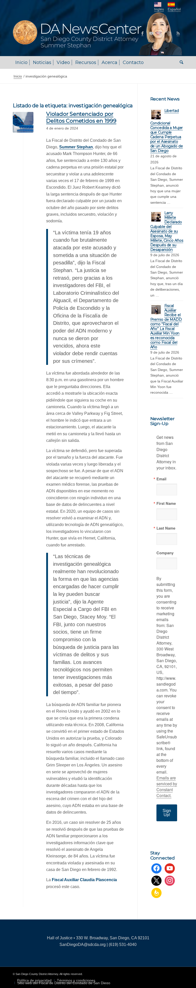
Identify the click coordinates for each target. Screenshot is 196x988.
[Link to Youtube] (151, 33)
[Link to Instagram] (169, 33)
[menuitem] (21, 62)
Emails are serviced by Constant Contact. (166, 786)
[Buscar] (180, 62)
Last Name (165, 528)
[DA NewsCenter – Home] (98, 33)
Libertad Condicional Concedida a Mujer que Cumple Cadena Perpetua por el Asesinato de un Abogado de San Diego (166, 130)
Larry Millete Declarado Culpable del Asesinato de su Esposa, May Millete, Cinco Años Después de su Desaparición (166, 231)
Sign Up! (167, 813)
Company (165, 553)
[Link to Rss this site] (178, 33)
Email (161, 479)
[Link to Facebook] (142, 33)
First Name (166, 503)
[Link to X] (160, 33)
